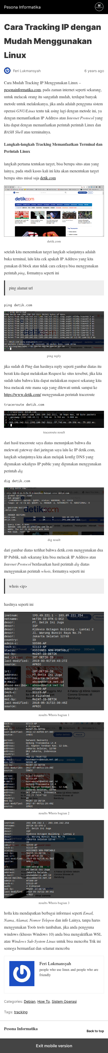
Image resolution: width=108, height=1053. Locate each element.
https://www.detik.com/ (22, 394)
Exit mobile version (54, 1045)
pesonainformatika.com (22, 89)
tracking (21, 1012)
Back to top (95, 1031)
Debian (29, 1001)
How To (43, 1001)
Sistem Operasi (64, 1001)
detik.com (48, 177)
